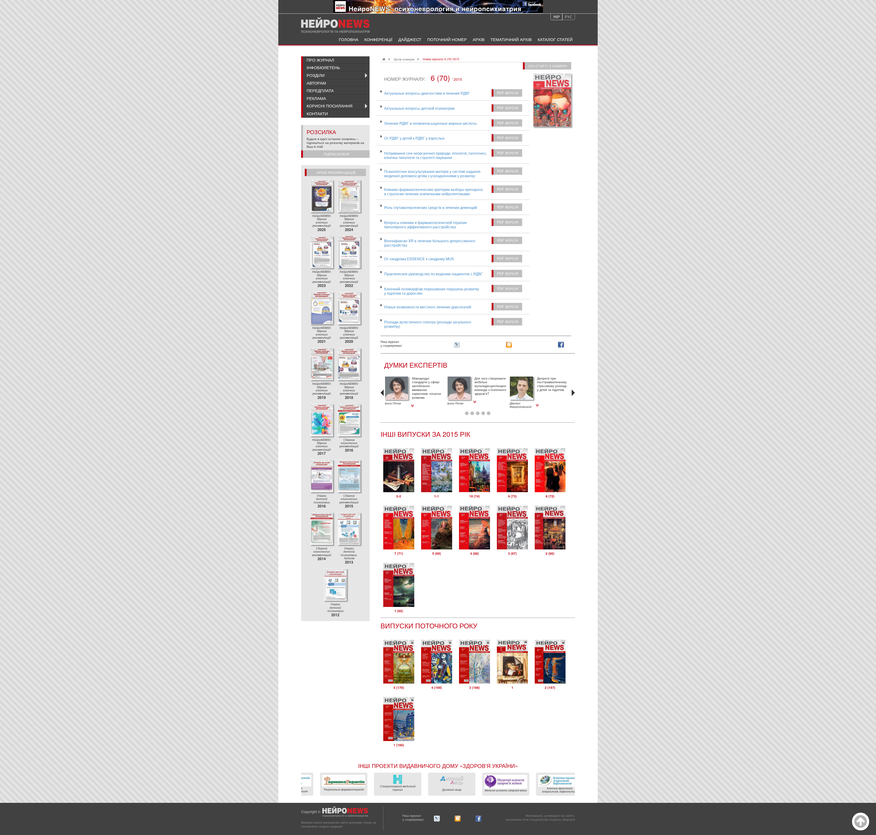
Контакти (317, 113)
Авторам (316, 83)
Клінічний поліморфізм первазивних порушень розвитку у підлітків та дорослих (431, 290)
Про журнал (320, 60)
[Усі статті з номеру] (552, 100)
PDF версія (507, 93)
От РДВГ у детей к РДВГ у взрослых (414, 137)
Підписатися (336, 154)
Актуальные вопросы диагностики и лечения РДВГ (427, 93)
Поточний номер (447, 39)
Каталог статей (555, 39)
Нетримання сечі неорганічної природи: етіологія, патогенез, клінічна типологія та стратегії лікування (435, 155)
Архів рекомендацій (336, 172)
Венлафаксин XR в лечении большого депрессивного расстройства (429, 242)
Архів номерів (404, 59)
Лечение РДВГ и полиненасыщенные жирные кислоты (430, 123)
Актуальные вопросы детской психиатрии (419, 108)
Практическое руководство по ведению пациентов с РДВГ (433, 273)
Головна (348, 39)
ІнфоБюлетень (323, 67)
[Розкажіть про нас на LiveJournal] (457, 345)
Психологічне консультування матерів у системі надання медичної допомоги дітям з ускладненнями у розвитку (432, 173)
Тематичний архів (511, 39)
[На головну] (335, 25)
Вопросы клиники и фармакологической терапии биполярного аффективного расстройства (425, 224)
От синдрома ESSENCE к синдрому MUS (419, 258)
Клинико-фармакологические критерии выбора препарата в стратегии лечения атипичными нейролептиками (433, 191)
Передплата (320, 90)
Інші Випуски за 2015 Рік (425, 434)
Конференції (378, 39)
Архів (479, 39)
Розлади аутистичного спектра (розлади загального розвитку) (427, 323)
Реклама (316, 98)
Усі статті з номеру (547, 66)
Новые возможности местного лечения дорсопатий (427, 306)
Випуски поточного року (429, 625)
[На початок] (860, 821)
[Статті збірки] (321, 196)
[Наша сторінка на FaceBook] (561, 345)
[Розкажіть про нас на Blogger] (509, 345)
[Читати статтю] (396, 388)
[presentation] (383, 399)
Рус (568, 16)
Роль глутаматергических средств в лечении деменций (430, 207)
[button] (467, 413)
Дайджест (409, 39)
